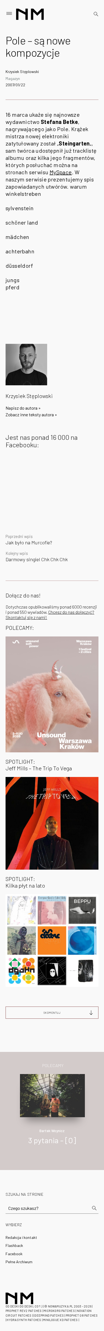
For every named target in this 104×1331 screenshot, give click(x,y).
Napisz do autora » (23, 407)
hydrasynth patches (24, 1320)
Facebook (14, 1253)
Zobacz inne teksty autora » (31, 414)
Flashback (14, 1245)
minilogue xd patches (60, 1320)
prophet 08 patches (82, 1315)
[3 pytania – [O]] (52, 1095)
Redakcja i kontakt (21, 1237)
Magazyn (13, 78)
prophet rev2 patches (24, 1310)
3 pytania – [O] (52, 1140)
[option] (52, 1115)
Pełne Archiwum (19, 1261)
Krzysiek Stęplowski (22, 71)
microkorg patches (59, 1310)
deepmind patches (49, 1315)
